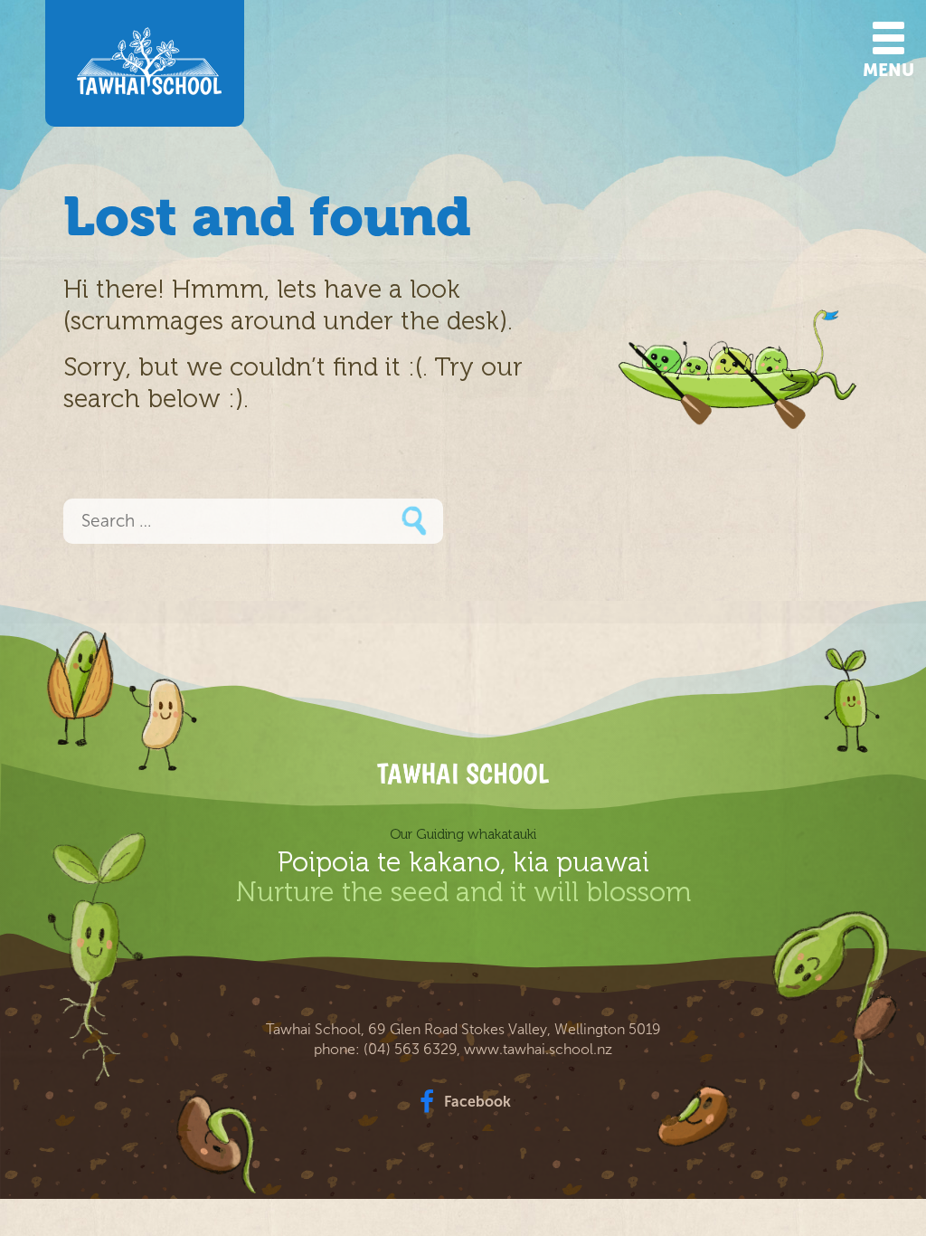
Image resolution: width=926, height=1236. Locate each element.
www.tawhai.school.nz (538, 1049)
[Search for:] (253, 523)
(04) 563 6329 (410, 1049)
